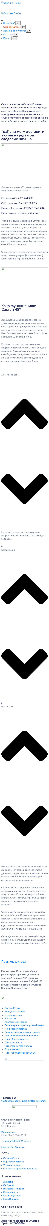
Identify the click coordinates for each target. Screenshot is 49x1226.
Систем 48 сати (12, 1008)
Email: (13, 1147)
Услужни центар (13, 1015)
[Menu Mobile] (2, 20)
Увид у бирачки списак (16, 1039)
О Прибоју (8, 23)
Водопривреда (12, 1049)
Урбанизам (10, 1018)
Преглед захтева (13, 962)
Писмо (6, 38)
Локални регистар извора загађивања (24, 1025)
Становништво (11, 1192)
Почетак (9, 77)
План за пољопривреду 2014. (20, 1052)
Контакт (7, 34)
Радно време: (8, 1132)
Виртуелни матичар (15, 1011)
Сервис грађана (11, 26)
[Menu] (18, 23)
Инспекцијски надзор (16, 1021)
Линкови (8, 1181)
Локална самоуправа (14, 30)
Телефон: (16, 1141)
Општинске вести (11, 1206)
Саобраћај (8, 1185)
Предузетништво (14, 1042)
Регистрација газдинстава (18, 1045)
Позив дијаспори (12, 1195)
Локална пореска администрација (22, 1032)
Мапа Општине (11, 1199)
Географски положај (13, 1188)
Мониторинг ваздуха (16, 1028)
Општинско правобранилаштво (21, 1035)
